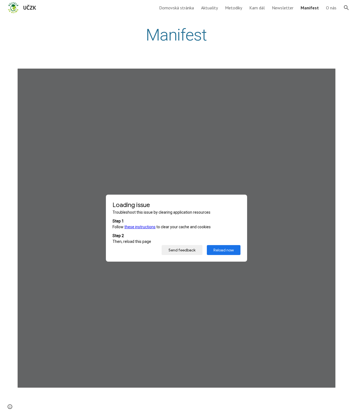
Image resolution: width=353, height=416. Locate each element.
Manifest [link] (310, 7)
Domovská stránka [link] (176, 7)
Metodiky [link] (233, 7)
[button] (346, 7)
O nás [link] (331, 7)
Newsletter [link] (282, 7)
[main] (176, 34)
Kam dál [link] (257, 7)
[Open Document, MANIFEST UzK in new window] (325, 75)
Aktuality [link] (209, 7)
